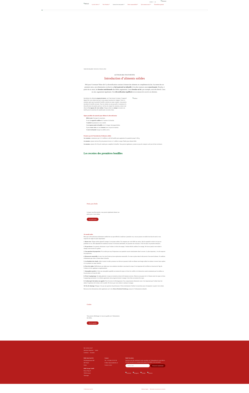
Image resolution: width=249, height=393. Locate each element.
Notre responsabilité (132, 4)
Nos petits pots (93, 219)
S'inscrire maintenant (157, 365)
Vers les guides (93, 323)
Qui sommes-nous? (145, 4)
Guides (96, 350)
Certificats (86, 352)
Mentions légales (144, 389)
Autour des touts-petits (118, 4)
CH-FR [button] (151, 2)
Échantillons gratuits (159, 4)
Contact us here (108, 365)
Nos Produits (106, 4)
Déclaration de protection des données (157, 389)
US (155, 2)
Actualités (92, 352)
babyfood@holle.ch (113, 362)
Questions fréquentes (89, 350)
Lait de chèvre (95, 4)
